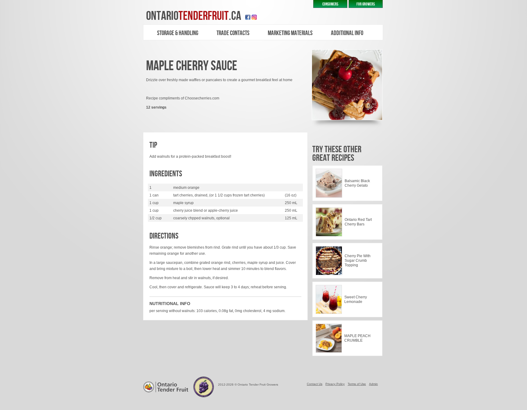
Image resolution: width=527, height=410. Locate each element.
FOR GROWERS (366, 4)
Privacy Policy (335, 384)
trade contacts (233, 33)
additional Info (347, 33)
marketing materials (290, 33)
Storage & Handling (177, 33)
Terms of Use (357, 384)
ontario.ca (193, 16)
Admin (373, 384)
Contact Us (314, 384)
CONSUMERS (330, 4)
